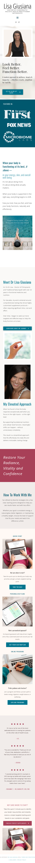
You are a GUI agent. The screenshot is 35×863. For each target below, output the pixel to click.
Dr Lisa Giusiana (13, 857)
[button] (12, 92)
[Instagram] (16, 22)
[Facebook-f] (19, 22)
